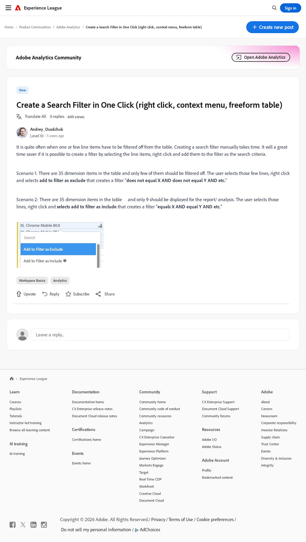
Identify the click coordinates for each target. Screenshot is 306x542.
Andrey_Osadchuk (46, 129)
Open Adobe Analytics (264, 57)
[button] (272, 27)
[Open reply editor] (153, 334)
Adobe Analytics (68, 27)
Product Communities (35, 27)
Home (8, 27)
